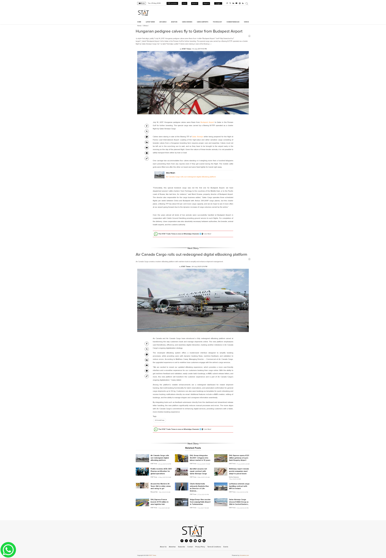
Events (184, 3)
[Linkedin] (147, 142)
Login (218, 3)
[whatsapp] (147, 137)
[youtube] (236, 3)
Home (139, 22)
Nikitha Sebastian (234, 477)
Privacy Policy (200, 547)
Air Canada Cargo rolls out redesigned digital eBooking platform (191, 177)
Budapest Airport (208, 122)
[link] (147, 158)
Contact (190, 547)
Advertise (172, 547)
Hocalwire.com (244, 555)
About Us (163, 547)
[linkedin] (233, 3)
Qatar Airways (197, 136)
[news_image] (142, 458)
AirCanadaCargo (159, 420)
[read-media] (159, 176)
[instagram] (240, 3)
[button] (193, 36)
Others (145, 26)
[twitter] (230, 3)
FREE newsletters (172, 3)
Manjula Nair (154, 492)
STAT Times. (152, 555)
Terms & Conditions (214, 547)
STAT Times (154, 463)
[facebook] (227, 3)
